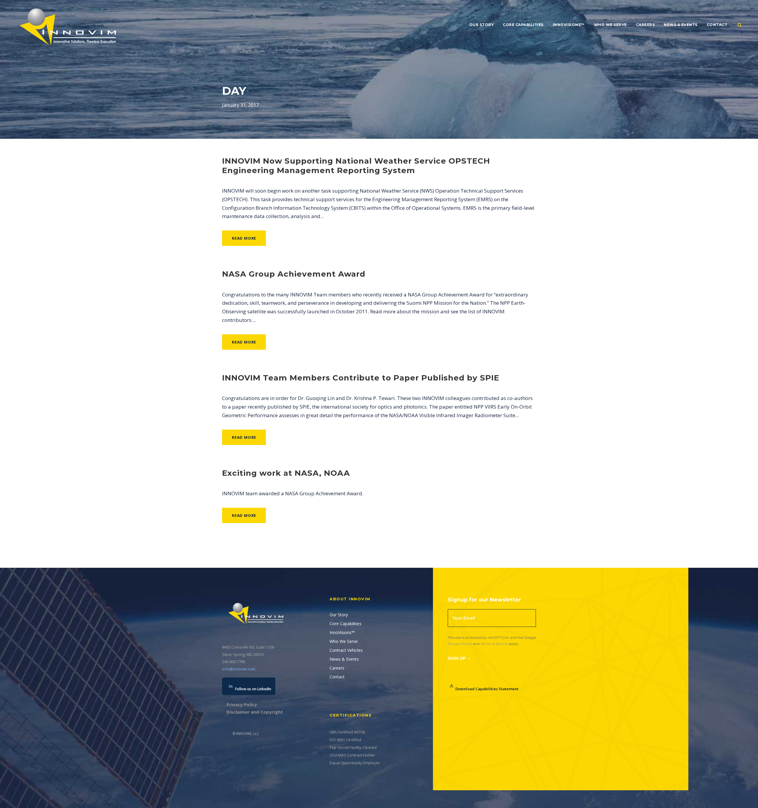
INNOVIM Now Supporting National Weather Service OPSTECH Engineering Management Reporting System (356, 165)
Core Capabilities (523, 24)
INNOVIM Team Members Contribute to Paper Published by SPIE (360, 378)
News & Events (681, 24)
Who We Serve (610, 24)
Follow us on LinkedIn (253, 688)
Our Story (481, 24)
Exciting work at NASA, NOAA (286, 473)
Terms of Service (494, 643)
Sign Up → (459, 658)
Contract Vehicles (346, 650)
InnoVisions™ (569, 24)
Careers (645, 24)
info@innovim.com (238, 669)
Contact (717, 24)
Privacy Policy (460, 643)
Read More (244, 238)
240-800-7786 (233, 661)
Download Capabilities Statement (486, 688)
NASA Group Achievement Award (293, 274)
